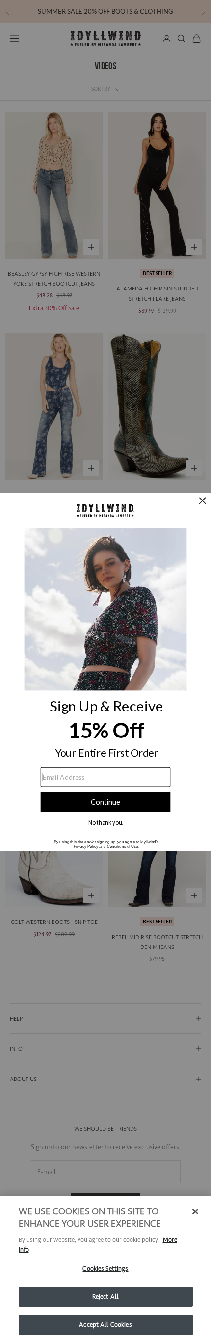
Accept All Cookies (105, 1324)
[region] (105, 1269)
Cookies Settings (105, 1268)
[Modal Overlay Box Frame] (105, 671)
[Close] (195, 1211)
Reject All (105, 1296)
